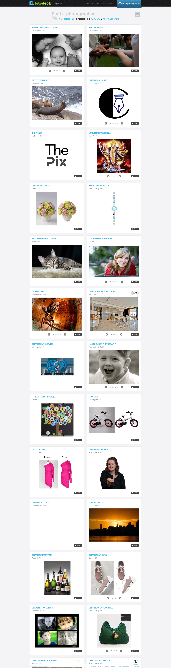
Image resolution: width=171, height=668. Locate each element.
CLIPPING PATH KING (98, 555)
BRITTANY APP (38, 291)
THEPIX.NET (37, 133)
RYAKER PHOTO (96, 28)
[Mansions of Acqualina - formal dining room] (114, 314)
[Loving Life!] (114, 367)
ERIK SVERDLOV (96, 502)
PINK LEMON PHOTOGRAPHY (44, 661)
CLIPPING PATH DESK (41, 186)
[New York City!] (114, 525)
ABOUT (88, 3)
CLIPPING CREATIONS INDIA (101, 608)
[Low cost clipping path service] (114, 103)
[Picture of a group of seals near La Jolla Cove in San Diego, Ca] (57, 103)
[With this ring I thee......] (114, 50)
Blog (99, 666)
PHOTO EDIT (94, 397)
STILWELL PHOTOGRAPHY (43, 608)
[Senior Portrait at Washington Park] (114, 261)
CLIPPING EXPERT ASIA (42, 555)
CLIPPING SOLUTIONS (41, 502)
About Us (93, 666)
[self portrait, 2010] (57, 314)
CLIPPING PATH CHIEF (98, 450)
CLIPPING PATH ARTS (98, 80)
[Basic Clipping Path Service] (114, 631)
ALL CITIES (95, 3)
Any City (96, 19)
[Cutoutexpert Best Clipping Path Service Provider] (57, 472)
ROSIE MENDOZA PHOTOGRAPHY (103, 291)
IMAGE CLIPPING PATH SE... (100, 186)
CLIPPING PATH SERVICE (42, 344)
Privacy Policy (135, 666)
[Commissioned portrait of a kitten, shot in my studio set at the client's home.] (57, 261)
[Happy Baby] (57, 50)
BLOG (60, 3)
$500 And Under (111, 19)
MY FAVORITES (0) (107, 3)
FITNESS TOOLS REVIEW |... (43, 397)
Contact (113, 666)
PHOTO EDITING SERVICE (99, 661)
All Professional (67, 19)
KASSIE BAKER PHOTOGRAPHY (102, 344)
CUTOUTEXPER (38, 450)
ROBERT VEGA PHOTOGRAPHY (45, 28)
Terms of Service (123, 666)
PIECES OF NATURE (40, 80)
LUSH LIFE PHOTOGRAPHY (100, 239)
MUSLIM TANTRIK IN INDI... (100, 133)
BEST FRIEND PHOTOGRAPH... (45, 239)
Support (106, 666)
